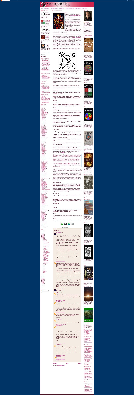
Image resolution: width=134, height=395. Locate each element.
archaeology (44, 116)
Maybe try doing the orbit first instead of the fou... (45, 69)
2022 (43, 235)
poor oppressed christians (46, 189)
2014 (43, 278)
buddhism (43, 127)
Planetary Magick (46, 12)
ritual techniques (44, 197)
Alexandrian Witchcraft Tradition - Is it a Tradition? (88, 348)
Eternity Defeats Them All (46, 98)
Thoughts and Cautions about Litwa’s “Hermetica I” (88, 356)
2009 (43, 283)
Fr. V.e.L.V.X (58, 292)
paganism (43, 181)
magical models (44, 161)
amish (43, 110)
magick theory (44, 163)
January (44, 272)
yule (42, 225)
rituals (43, 199)
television (43, 211)
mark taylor (44, 164)
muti (42, 171)
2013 (43, 279)
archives (43, 117)
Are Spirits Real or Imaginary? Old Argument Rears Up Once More (88, 387)
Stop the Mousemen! (46, 243)
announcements (44, 112)
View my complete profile (88, 35)
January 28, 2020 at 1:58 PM (60, 343)
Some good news (87, 338)
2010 (43, 282)
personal (43, 185)
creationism (44, 132)
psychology (44, 193)
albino (43, 108)
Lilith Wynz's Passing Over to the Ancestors (88, 383)
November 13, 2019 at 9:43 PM (61, 318)
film (42, 144)
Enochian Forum (61, 8)
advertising (43, 106)
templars (43, 212)
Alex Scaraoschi (58, 232)
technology (43, 209)
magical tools (44, 162)
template (43, 213)
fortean (43, 145)
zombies (43, 227)
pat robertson (44, 183)
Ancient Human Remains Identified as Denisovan (46, 102)
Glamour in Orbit (86, 331)
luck (42, 160)
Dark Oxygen (44, 97)
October (44, 241)
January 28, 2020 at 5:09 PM (60, 359)
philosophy (43, 186)
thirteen (43, 217)
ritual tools (43, 198)
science (43, 202)
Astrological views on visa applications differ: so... (46, 67)
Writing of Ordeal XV (87, 349)
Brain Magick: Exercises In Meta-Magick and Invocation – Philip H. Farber (88, 368)
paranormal (44, 182)
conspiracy (43, 131)
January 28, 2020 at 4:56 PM (60, 355)
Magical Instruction (78, 8)
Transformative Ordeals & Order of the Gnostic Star (88, 346)
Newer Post (55, 363)
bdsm (43, 124)
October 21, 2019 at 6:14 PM (60, 261)
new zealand (44, 176)
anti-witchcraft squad (45, 113)
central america (44, 129)
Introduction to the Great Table (47, 21)
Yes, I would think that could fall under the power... (46, 60)
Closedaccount (58, 312)
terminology (44, 214)
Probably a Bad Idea (46, 255)
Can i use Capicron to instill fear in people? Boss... (46, 62)
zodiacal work (44, 226)
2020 (43, 237)
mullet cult (43, 169)
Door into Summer (87, 350)
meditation (43, 166)
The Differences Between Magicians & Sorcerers (88, 391)
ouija (42, 180)
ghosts (43, 147)
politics (43, 188)
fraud (43, 146)
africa (43, 107)
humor (43, 153)
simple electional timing (77, 37)
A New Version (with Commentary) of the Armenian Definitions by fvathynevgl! (88, 361)
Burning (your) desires (87, 340)
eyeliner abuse (44, 143)
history (43, 152)
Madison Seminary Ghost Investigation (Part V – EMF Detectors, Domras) (88, 374)
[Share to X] (65, 227)
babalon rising (44, 123)
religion (43, 194)
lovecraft (43, 159)
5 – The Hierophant (87, 333)
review (63, 152)
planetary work (44, 187)
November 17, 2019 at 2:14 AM (61, 324)
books (43, 125)
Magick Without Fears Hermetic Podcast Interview (46, 77)
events (43, 141)
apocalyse (43, 115)
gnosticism (43, 148)
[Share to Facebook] (66, 227)
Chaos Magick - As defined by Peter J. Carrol (88, 352)
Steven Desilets (58, 325)
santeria (43, 200)
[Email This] (63, 227)
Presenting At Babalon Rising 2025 (45, 78)
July (43, 265)
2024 (43, 233)
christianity (43, 130)
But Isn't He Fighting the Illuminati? (46, 254)
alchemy (43, 109)
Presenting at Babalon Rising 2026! (45, 75)
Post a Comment (56, 360)
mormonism (44, 168)
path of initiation (44, 184)
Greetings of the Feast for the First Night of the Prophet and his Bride (46, 100)
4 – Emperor (86, 334)
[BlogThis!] (64, 227)
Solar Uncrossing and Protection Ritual (46, 251)
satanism (43, 201)
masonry (43, 165)
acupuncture (44, 105)
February (44, 271)
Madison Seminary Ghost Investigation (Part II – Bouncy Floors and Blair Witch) (88, 376)
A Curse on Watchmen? (46, 252)
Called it (85, 341)
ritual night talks (44, 196)
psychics (43, 192)
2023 (43, 234)
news (43, 177)
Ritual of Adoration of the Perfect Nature (88, 364)
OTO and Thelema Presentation (44, 81)
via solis (43, 219)
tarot (42, 208)
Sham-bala (86, 339)
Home (42, 8)
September (44, 263)
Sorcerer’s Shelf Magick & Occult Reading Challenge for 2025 (88, 372)
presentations (44, 191)
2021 (43, 236)
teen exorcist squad (45, 210)
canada (43, 128)
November (44, 240)
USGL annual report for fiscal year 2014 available (46, 92)
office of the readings (45, 178)
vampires (43, 218)
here (92, 78)
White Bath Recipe (87, 359)
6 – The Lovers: (86, 332)
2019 (43, 238)
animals (43, 111)
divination (43, 135)
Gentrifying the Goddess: (88, 330)
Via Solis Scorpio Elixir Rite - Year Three (46, 246)
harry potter (44, 150)
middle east (44, 167)
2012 (43, 280)
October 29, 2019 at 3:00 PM (60, 300)
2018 (43, 273)
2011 (43, 281)
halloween (43, 149)
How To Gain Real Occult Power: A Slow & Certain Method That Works (88, 389)
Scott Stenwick (58, 301)
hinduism (43, 151)
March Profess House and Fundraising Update (46, 85)
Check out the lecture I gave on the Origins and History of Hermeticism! (88, 358)
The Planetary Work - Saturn (47, 44)
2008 (43, 284)
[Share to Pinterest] (67, 227)
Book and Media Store (54, 8)
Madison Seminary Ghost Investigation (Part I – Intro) (88, 379)
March (44, 270)
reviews (43, 195)
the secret (43, 215)
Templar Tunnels (45, 249)
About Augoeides (46, 8)
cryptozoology (44, 134)
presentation (44, 190)
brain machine (44, 126)
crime (43, 133)
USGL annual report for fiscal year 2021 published (46, 87)
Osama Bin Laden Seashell (45, 257)
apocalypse (44, 114)
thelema (43, 216)
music (43, 170)
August (44, 264)
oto (42, 179)
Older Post (79, 363)
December (44, 239)
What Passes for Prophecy (45, 259)
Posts (43, 290)
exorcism (43, 142)
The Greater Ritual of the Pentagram (47, 36)
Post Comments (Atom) (61, 365)
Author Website (84, 8)
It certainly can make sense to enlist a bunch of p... (46, 65)
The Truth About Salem (46, 242)
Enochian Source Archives (70, 8)
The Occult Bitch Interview (45, 248)
